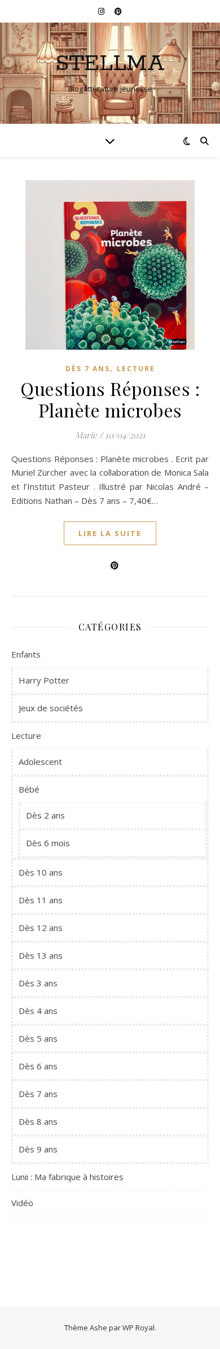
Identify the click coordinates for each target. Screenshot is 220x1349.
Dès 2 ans (45, 815)
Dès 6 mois (48, 842)
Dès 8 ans (38, 1121)
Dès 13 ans (41, 955)
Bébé (29, 789)
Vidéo (22, 1202)
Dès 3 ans (38, 983)
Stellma (110, 63)
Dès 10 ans (41, 872)
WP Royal (138, 1327)
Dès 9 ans (38, 1149)
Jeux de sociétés (51, 707)
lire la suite (110, 533)
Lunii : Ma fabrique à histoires (67, 1176)
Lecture (136, 368)
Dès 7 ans (87, 368)
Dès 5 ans (38, 1038)
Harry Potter (44, 680)
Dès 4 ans (38, 1010)
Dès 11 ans (41, 900)
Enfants (26, 654)
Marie (86, 435)
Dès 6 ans (38, 1066)
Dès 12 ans (41, 927)
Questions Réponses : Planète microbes (110, 399)
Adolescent (40, 761)
